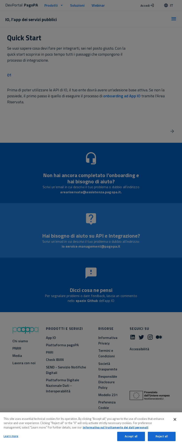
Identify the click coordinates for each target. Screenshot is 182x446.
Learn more (11, 436)
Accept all (131, 436)
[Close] (175, 419)
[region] (91, 429)
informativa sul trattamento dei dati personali (115, 427)
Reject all (162, 436)
